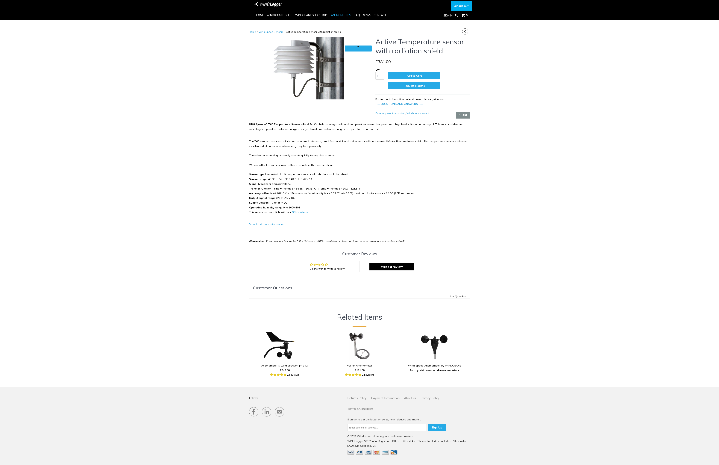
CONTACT (380, 15)
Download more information (266, 224)
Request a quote (414, 85)
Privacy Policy (430, 398)
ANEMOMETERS (341, 15)
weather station (396, 113)
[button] (278, 374)
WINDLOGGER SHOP (279, 15)
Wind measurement (417, 113)
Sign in (447, 15)
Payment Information (385, 398)
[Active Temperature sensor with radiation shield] (297, 68)
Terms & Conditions (360, 409)
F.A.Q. (357, 15)
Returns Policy (357, 398)
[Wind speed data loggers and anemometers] (268, 4)
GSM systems (300, 212)
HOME (260, 15)
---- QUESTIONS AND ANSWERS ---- (399, 104)
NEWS (367, 15)
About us (410, 398)
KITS (325, 15)
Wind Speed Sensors (271, 31)
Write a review (392, 267)
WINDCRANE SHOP (307, 15)
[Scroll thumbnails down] (358, 49)
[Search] (456, 15)
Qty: (377, 69)
